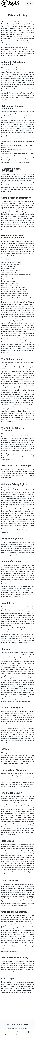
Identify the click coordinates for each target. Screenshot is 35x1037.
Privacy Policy (12, 1028)
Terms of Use (22, 1028)
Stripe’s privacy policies (13, 555)
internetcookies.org (19, 686)
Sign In (29, 3)
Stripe (16, 542)
